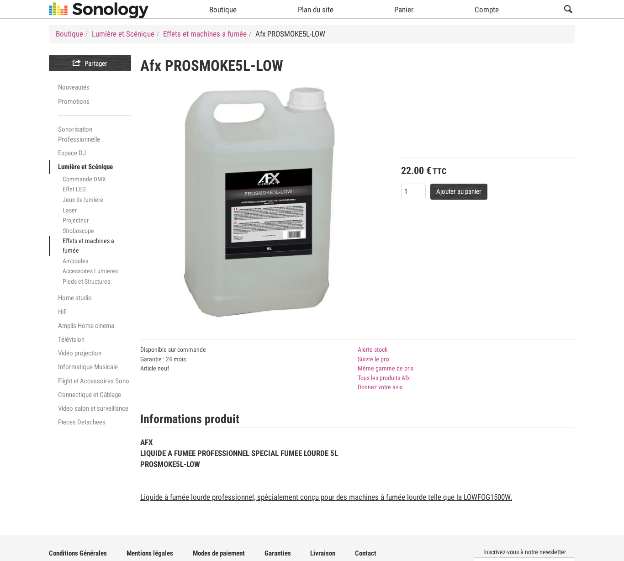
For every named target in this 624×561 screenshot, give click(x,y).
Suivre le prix (374, 359)
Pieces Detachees (82, 422)
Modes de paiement (219, 553)
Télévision (71, 339)
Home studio (75, 298)
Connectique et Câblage (89, 395)
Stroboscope (78, 230)
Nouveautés (74, 87)
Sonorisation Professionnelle (79, 134)
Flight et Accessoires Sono (93, 381)
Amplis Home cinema (86, 326)
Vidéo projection (79, 353)
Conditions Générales (78, 553)
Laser (70, 210)
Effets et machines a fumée (88, 245)
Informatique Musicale (88, 367)
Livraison (322, 553)
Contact (365, 553)
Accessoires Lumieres (90, 271)
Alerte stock (372, 349)
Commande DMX (84, 179)
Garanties (277, 553)
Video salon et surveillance (93, 408)
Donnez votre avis (380, 387)
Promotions (74, 101)
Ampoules (75, 261)
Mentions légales (150, 553)
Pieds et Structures (86, 281)
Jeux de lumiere (83, 199)
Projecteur (76, 220)
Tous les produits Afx (384, 377)
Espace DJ (72, 153)
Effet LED (74, 189)
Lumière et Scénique (85, 167)
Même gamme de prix (385, 368)
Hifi (62, 312)
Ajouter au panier (458, 191)
